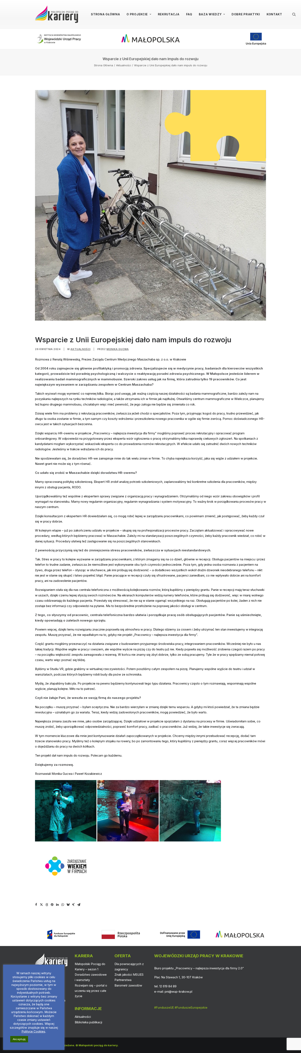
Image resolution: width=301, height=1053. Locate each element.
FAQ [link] (189, 14)
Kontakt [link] (274, 14)
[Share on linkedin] (57, 904)
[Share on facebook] (36, 904)
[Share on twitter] (41, 904)
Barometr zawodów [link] (128, 985)
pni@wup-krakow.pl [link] (178, 991)
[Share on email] (78, 904)
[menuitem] (105, 14)
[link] (56, 14)
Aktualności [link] (123, 65)
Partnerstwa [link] (122, 980)
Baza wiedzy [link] (210, 14)
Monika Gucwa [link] (117, 349)
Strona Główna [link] (105, 14)
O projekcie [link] (137, 14)
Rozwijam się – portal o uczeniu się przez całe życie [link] (91, 990)
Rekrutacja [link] (169, 14)
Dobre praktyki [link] (246, 14)
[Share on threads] (46, 904)
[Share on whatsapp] (62, 904)
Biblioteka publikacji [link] (88, 1022)
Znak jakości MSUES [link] (129, 974)
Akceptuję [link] (19, 1039)
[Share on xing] (73, 904)
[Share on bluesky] (68, 904)
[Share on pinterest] (52, 904)
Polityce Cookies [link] (33, 1031)
